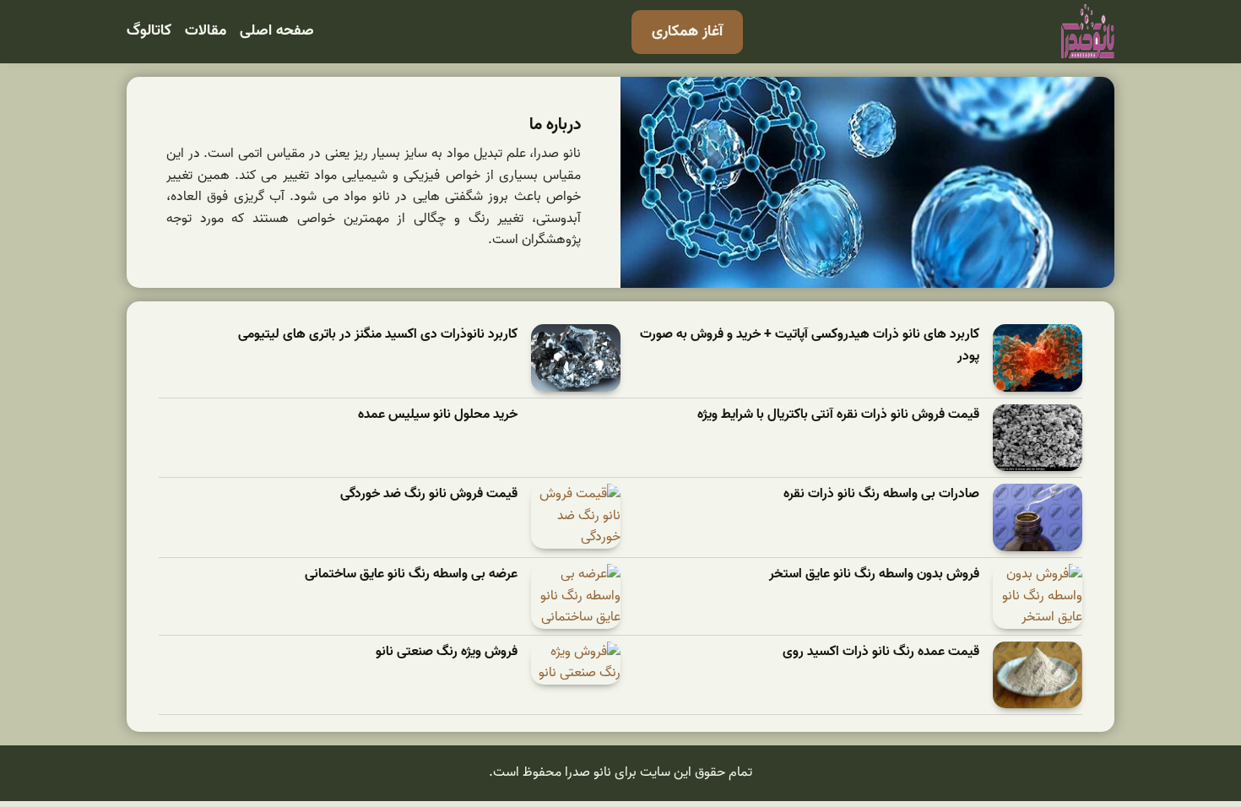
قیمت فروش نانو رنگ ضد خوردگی (429, 494)
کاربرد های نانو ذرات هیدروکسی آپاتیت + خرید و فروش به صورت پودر (809, 345)
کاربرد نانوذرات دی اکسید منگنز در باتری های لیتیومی (378, 334)
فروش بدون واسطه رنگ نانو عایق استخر (874, 574)
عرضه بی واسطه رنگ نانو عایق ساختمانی (411, 574)
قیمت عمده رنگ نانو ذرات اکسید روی (881, 652)
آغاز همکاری (687, 31)
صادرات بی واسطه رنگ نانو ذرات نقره (881, 494)
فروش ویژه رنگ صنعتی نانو (447, 652)
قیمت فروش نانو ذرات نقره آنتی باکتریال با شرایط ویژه (838, 414)
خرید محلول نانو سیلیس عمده (438, 414)
